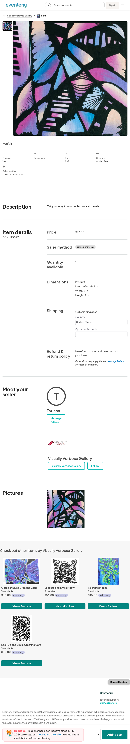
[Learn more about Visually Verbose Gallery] (57, 443)
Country (80, 317)
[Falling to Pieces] (108, 571)
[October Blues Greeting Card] (21, 571)
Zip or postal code (86, 329)
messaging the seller (49, 734)
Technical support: (109, 701)
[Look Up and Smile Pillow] (65, 571)
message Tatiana (115, 361)
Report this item (118, 681)
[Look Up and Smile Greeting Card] (21, 628)
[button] (75, 5)
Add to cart (114, 734)
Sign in (112, 5)
